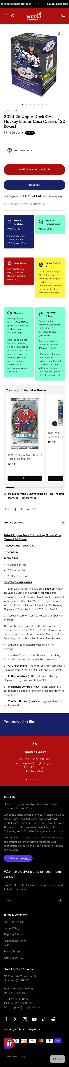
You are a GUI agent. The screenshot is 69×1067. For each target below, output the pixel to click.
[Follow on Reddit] (53, 1019)
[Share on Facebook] (15, 509)
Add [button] (25, 478)
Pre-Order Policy (13, 922)
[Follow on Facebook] (6, 1019)
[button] (34, 196)
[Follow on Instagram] (24, 1019)
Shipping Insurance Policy (15, 943)
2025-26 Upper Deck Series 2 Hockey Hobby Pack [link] (25, 457)
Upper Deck (10, 110)
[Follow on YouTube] (34, 1019)
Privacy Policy (12, 951)
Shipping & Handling (16, 934)
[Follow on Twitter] (15, 1019)
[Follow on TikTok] (43, 1019)
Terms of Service (13, 957)
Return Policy (11, 928)
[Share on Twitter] (22, 509)
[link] (25, 423)
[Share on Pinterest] (28, 509)
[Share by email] (34, 509)
